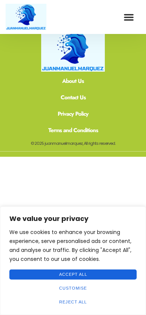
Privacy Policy (73, 114)
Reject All (73, 302)
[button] (129, 17)
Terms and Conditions (73, 130)
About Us (73, 81)
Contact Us (73, 97)
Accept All (73, 274)
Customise (73, 288)
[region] (73, 260)
